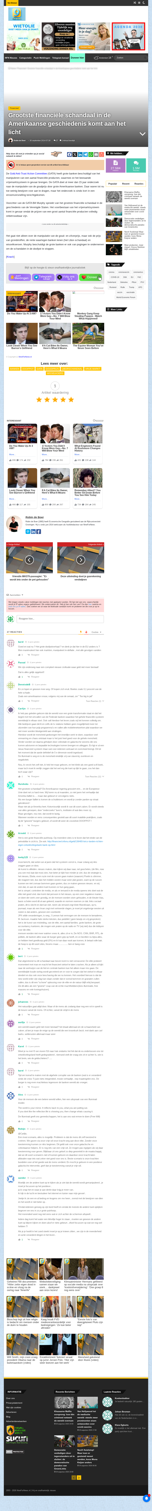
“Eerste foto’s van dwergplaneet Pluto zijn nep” (90, 1322)
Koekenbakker (122, 1398)
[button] (19, 277)
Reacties (138, 183)
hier (90, 604)
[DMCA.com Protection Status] (28, 1452)
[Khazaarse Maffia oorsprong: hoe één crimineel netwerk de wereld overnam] (114, 196)
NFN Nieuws (11, 58)
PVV (142, 282)
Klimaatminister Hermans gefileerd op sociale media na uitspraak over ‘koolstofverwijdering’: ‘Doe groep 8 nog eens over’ (83, 1286)
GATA (39, 369)
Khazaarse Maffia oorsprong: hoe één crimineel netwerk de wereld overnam (133, 195)
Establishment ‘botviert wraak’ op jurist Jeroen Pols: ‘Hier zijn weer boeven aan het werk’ (57, 1360)
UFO (140, 287)
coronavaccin (123, 272)
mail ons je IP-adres (17, 606)
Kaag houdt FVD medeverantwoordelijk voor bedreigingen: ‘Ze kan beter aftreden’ (56, 1323)
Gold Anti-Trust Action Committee (28, 173)
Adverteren (11, 1412)
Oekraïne (124, 282)
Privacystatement (14, 1403)
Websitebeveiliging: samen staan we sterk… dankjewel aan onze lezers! (50, 1286)
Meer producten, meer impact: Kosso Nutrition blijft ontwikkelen (134, 247)
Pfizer (134, 282)
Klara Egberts (122, 1425)
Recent (125, 183)
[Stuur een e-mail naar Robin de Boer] (28, 533)
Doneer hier (77, 57)
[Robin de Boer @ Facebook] (38, 533)
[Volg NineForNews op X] (67, 277)
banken (14, 369)
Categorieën (25, 58)
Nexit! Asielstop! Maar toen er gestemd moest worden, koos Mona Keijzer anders (134, 235)
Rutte (123, 287)
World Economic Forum (125, 297)
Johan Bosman (122, 1411)
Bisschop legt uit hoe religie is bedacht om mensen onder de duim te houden (23, 1322)
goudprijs (52, 369)
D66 (125, 277)
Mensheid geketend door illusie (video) (89, 1358)
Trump (131, 287)
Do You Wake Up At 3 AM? (22, 313)
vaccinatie (130, 292)
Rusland (113, 287)
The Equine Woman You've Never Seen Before (88, 346)
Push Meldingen (42, 58)
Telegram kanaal (60, 58)
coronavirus (138, 272)
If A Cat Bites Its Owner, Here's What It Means (55, 346)
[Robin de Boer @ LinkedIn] (33, 533)
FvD (139, 277)
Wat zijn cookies (13, 1407)
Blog (8, 1417)
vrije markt (92, 369)
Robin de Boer (20, 140)
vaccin (119, 292)
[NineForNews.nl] (15, 13)
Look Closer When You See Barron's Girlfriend (21, 346)
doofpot (28, 369)
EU (132, 277)
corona (111, 272)
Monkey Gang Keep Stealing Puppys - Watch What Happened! (88, 316)
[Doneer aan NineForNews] (90, 277)
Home (13, 68)
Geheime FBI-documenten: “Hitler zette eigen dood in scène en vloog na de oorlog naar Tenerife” (22, 1286)
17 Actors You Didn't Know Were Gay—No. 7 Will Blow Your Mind (55, 316)
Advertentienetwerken (16, 1421)
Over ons (10, 1398)
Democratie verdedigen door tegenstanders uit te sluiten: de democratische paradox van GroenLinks (135, 223)
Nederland (111, 282)
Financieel (21, 68)
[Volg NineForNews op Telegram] (43, 277)
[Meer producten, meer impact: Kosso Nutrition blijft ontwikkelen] (114, 249)
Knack (10, 256)
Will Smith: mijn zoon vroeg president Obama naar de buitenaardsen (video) (22, 1360)
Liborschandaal (72, 369)
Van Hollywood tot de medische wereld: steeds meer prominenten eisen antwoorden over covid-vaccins (135, 209)
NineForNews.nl (25, 357)
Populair (112, 183)
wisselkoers (55, 373)
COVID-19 (115, 277)
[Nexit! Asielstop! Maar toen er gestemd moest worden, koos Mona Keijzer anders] (114, 236)
